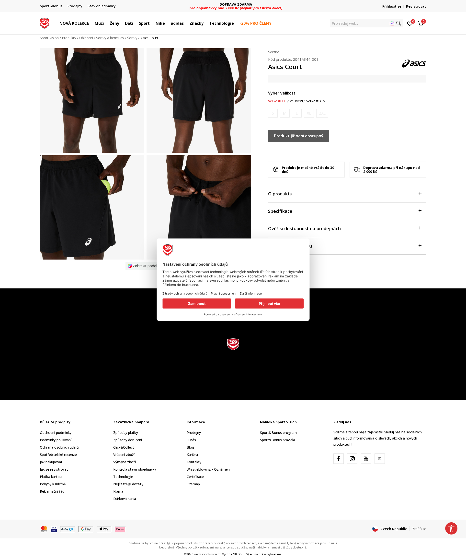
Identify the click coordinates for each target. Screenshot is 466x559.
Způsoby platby (125, 432)
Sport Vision (49, 38)
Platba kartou (51, 476)
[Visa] (54, 529)
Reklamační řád (52, 491)
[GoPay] (67, 529)
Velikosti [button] (296, 101)
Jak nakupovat (51, 462)
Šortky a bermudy (110, 38)
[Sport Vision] (44, 22)
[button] (91, 23)
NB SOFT (239, 554)
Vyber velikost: (282, 93)
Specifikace (280, 211)
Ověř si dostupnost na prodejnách (304, 228)
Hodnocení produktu (290, 246)
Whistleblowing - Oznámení (208, 469)
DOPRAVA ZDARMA (233, 4)
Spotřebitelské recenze (58, 454)
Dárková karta (124, 498)
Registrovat (416, 6)
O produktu (280, 194)
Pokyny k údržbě (53, 484)
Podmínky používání (55, 440)
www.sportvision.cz (207, 554)
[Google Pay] (85, 529)
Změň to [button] (419, 528)
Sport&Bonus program (278, 432)
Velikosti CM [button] (316, 101)
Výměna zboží (124, 462)
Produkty (69, 38)
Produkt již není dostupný (298, 136)
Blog (190, 447)
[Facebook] (338, 459)
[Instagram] (352, 459)
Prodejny (194, 432)
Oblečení (86, 38)
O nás (191, 440)
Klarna (118, 491)
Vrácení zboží (124, 454)
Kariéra (192, 454)
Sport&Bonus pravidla (277, 440)
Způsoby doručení (127, 440)
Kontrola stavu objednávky (134, 469)
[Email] (380, 459)
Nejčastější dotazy (128, 484)
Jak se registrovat (54, 469)
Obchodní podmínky (55, 432)
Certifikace (195, 476)
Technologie (123, 476)
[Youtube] (366, 459)
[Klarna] (120, 529)
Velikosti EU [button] (277, 101)
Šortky (132, 38)
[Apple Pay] (104, 529)
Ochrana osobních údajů (59, 447)
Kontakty (194, 462)
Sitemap (193, 484)
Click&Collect (123, 447)
